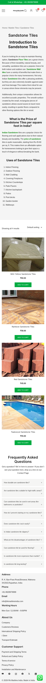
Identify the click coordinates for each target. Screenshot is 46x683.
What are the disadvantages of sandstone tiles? (22, 540)
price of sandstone (32, 139)
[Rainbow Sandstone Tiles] (23, 307)
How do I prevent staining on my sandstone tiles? (23, 513)
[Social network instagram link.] (16, 674)
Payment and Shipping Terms (14, 652)
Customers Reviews (10, 627)
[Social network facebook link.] (22, 674)
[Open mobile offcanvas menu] (3, 10)
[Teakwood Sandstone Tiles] (23, 412)
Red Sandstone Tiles (23, 379)
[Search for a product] (25, 10)
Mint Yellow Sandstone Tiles (23, 274)
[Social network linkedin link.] (36, 674)
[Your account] (31, 10)
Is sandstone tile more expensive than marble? (22, 556)
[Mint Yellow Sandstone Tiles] (23, 254)
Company (6, 623)
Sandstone (13, 79)
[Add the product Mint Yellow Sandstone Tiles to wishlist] (40, 241)
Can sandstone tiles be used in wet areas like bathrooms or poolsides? (21, 503)
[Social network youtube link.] (3, 674)
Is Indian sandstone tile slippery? (16, 532)
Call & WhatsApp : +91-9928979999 (23, 2)
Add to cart (23, 285)
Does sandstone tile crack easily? (17, 524)
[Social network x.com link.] (29, 674)
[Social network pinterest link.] (9, 674)
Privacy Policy (8, 665)
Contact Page (23, 473)
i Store (4, 636)
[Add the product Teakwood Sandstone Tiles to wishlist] (40, 399)
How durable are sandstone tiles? (16, 483)
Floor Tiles (23, 60)
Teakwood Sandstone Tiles (23, 432)
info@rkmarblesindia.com (12, 601)
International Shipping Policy (14, 631)
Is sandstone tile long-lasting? (15, 564)
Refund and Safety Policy (12, 656)
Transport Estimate (9, 640)
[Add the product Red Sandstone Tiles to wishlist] (40, 347)
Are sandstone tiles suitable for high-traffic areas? (23, 491)
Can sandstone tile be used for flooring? (19, 548)
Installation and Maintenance (14, 669)
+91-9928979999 (9, 592)
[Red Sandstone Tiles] (23, 360)
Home (4, 28)
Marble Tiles (14, 28)
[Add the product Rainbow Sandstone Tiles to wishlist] (40, 294)
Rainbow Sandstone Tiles (23, 326)
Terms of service (8, 661)
